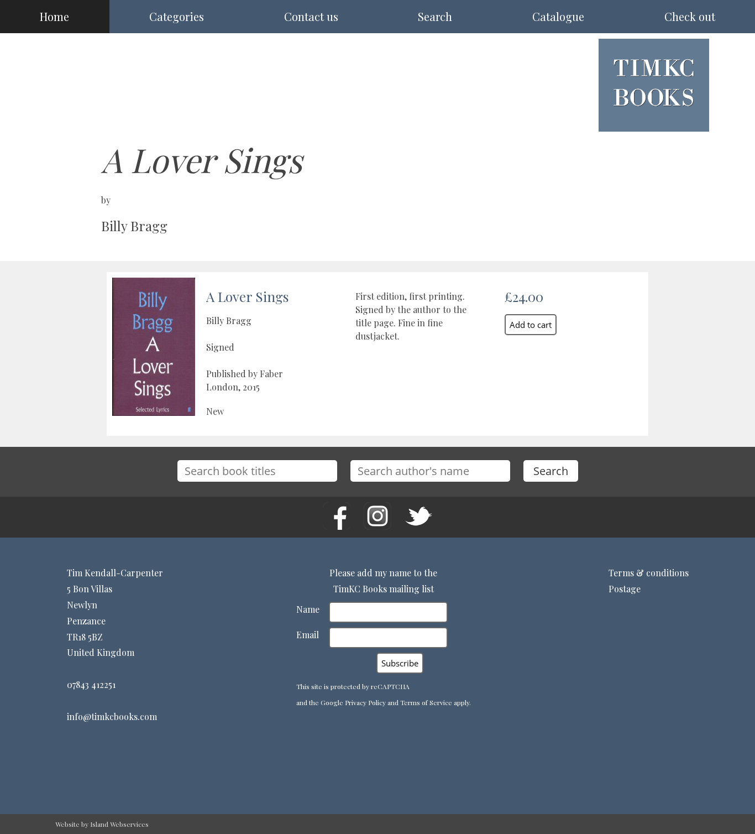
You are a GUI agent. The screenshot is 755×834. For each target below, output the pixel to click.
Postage (625, 589)
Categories (176, 16)
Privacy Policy (365, 702)
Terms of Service (426, 702)
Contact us (311, 16)
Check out (689, 16)
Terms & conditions (649, 572)
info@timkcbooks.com (112, 716)
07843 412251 (91, 684)
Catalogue (558, 16)
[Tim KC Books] (654, 115)
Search (435, 16)
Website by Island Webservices (102, 824)
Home (54, 16)
